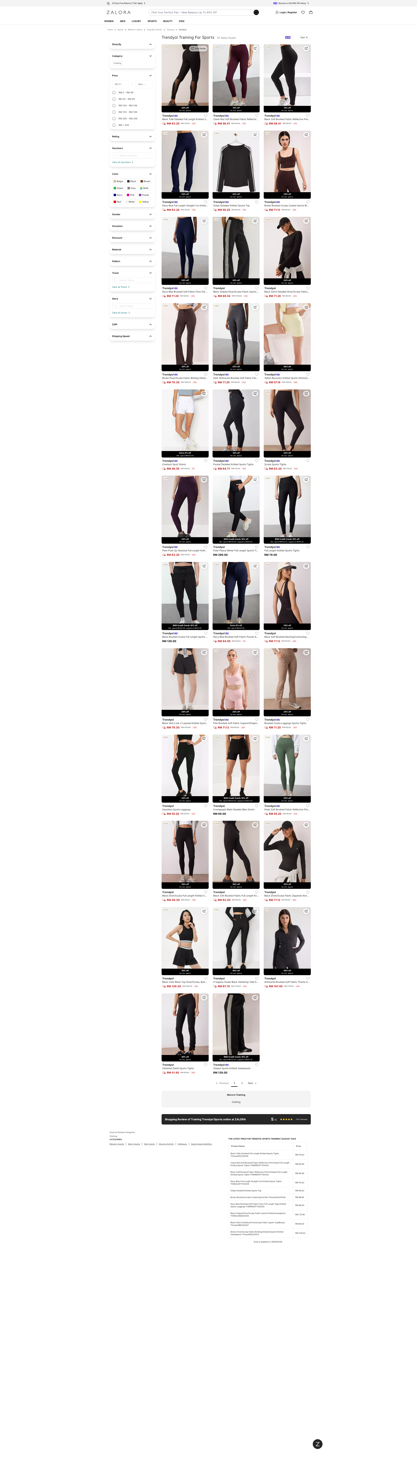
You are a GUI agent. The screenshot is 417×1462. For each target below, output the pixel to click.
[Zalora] (118, 12)
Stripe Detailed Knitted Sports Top (245, 1190)
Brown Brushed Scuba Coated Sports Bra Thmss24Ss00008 (257, 1197)
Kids (181, 21)
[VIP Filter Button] (288, 37)
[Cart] (311, 12)
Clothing (236, 1102)
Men (122, 21)
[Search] (256, 12)
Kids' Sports (149, 1144)
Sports (152, 21)
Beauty (168, 21)
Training (170, 29)
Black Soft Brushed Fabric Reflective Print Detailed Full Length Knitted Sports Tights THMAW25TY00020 (258, 1173)
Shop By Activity (154, 29)
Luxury (136, 21)
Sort (302, 37)
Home (110, 29)
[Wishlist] (303, 12)
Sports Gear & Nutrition (201, 1144)
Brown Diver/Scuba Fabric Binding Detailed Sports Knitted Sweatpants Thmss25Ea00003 (256, 1233)
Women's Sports (135, 29)
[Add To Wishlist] (205, 115)
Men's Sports (134, 1144)
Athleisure (182, 1144)
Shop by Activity (166, 1144)
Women (109, 21)
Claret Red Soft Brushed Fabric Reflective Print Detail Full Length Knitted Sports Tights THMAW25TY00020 (259, 1164)
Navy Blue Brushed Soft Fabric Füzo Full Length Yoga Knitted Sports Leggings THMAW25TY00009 (258, 1205)
